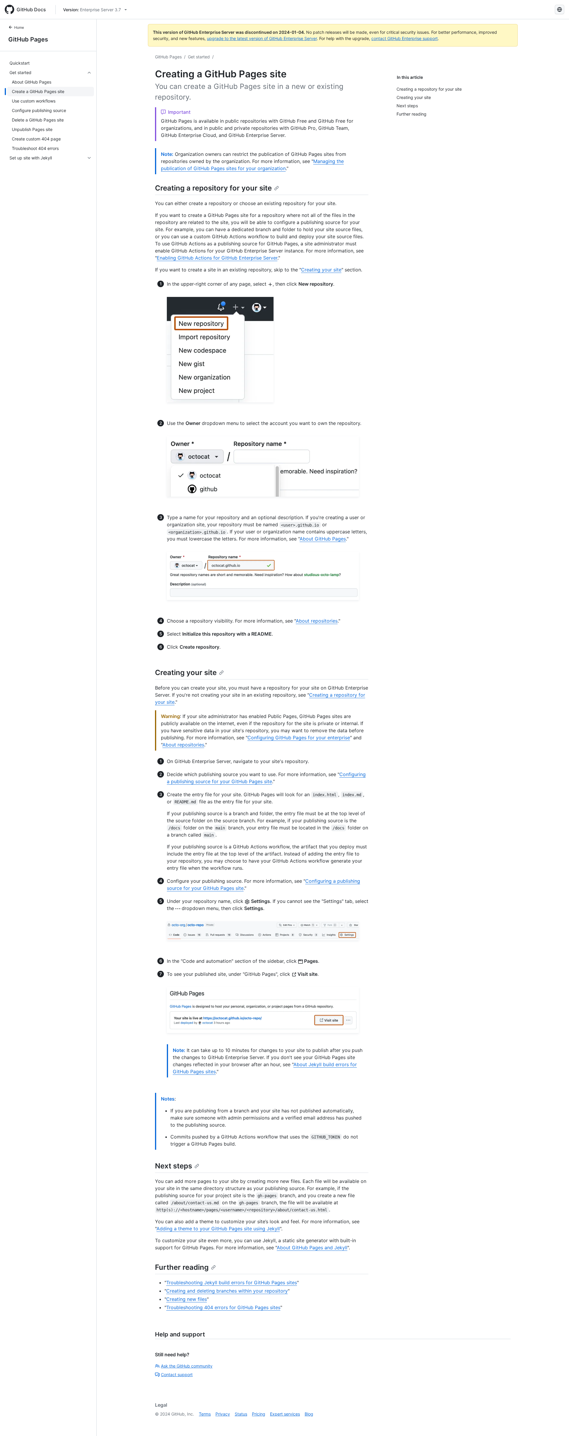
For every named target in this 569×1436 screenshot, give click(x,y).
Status (241, 1413)
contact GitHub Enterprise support (404, 38)
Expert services (285, 1413)
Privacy (222, 1413)
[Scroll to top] (556, 1423)
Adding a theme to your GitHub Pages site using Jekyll (218, 1229)
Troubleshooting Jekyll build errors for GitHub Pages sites (231, 1282)
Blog (309, 1413)
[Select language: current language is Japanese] (559, 9)
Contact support (177, 1374)
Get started (199, 56)
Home (19, 27)
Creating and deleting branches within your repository (227, 1291)
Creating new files (186, 1299)
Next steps (173, 1166)
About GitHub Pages (323, 539)
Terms (205, 1413)
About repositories (317, 621)
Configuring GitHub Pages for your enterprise (298, 738)
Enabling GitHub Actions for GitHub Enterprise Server (217, 258)
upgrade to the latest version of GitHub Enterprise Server (262, 38)
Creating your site (321, 270)
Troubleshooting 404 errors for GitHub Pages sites (223, 1307)
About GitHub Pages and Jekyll (312, 1247)
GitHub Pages (28, 39)
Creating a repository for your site (213, 188)
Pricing (258, 1413)
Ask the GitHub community (186, 1365)
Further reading (182, 1267)
